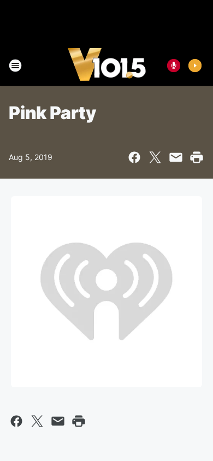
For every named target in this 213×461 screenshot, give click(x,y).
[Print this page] (196, 157)
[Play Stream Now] (195, 65)
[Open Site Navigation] (15, 65)
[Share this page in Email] (176, 157)
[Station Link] (107, 65)
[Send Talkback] (173, 65)
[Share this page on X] (155, 157)
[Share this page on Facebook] (134, 157)
